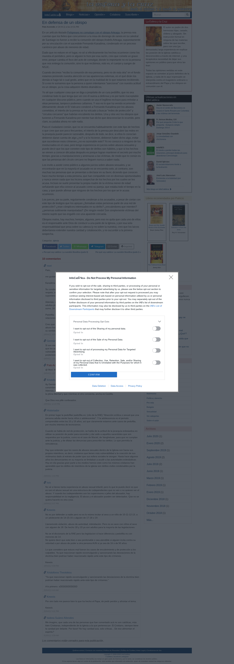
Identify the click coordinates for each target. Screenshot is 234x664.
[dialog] (117, 332)
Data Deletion (99, 386)
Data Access (117, 386)
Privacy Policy (135, 386)
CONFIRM (94, 374)
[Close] (172, 278)
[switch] (156, 328)
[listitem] (117, 321)
